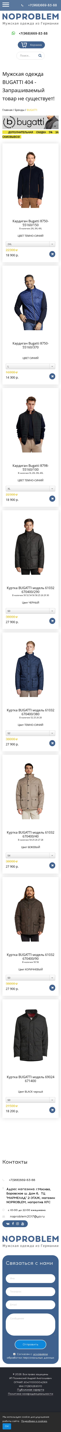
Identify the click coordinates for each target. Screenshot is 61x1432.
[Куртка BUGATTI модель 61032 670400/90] (30, 913)
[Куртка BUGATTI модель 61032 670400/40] (30, 791)
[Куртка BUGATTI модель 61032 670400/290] (30, 546)
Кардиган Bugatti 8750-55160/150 (31, 223)
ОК (7, 1426)
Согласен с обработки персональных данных (30, 1356)
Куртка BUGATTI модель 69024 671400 (30, 1079)
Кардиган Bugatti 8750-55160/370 (31, 345)
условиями (40, 1354)
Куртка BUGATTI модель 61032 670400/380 (30, 712)
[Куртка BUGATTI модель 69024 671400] (30, 1035)
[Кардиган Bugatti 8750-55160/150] (30, 179)
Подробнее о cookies (34, 1421)
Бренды (19, 110)
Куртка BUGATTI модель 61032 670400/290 (30, 590)
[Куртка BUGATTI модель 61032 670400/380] (30, 668)
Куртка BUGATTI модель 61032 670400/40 (30, 834)
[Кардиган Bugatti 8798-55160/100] (30, 424)
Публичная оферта (30, 1389)
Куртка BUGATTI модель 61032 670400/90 (30, 957)
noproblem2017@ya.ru (27, 1216)
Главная (7, 110)
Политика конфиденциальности (30, 1393)
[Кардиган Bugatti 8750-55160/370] (30, 302)
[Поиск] (40, 56)
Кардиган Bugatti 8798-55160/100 (31, 468)
